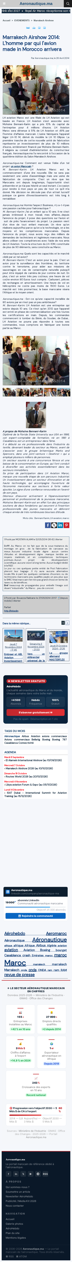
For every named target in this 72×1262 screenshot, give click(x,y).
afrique (8, 945)
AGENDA (10, 752)
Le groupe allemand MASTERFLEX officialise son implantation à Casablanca (58, 655)
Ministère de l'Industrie (32, 1130)
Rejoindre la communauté (37, 915)
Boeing (46, 739)
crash (26, 955)
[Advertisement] (32, 842)
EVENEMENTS (22, 20)
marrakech (39, 964)
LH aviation (56, 518)
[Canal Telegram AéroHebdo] (38, 1174)
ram (50, 970)
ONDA (42, 970)
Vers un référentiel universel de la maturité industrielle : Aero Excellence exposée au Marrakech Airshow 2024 (36, 656)
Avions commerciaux (17, 739)
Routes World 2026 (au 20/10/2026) (27, 776)
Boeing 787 (59, 739)
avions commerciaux (54, 736)
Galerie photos (14, 1223)
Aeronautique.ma (36, 3)
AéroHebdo (12, 1228)
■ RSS (10, 1256)
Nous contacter (15, 1205)
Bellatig (36, 739)
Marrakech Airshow (44, 20)
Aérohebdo (14, 933)
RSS (45, 1174)
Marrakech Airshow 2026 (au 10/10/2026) (29, 768)
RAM (64, 970)
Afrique (30, 945)
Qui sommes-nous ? (17, 1187)
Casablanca (11, 743)
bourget (61, 950)
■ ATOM (21, 1256)
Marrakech (11, 970)
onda (24, 970)
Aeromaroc (56, 933)
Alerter (59, 539)
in (16, 1174)
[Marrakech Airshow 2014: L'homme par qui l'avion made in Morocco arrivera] (36, 66)
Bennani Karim (41, 518)
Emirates (38, 955)
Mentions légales (16, 1237)
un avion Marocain (21, 166)
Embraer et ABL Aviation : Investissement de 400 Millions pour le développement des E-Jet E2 (13, 657)
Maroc (15, 963)
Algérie (51, 945)
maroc (66, 518)
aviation (62, 945)
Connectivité (26, 743)
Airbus (25, 736)
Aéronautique (12, 736)
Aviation (35, 736)
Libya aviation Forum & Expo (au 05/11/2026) (31, 784)
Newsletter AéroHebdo (19, 1196)
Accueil (6, 20)
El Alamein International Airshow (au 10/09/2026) (34, 760)
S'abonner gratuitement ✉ (35, 712)
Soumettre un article (18, 1191)
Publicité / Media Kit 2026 (21, 1201)
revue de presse (19, 974)
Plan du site (13, 1233)
